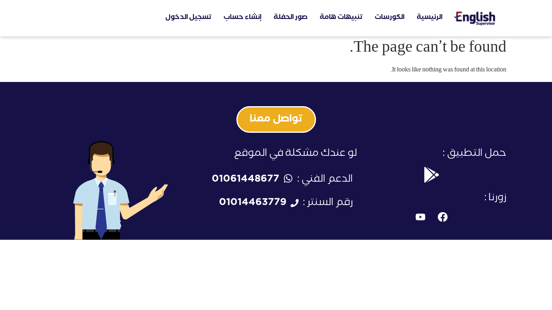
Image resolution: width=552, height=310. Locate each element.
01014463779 (253, 204)
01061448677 (245, 180)
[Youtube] (420, 217)
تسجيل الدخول (188, 18)
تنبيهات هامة (341, 18)
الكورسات (390, 18)
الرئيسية (429, 18)
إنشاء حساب (242, 18)
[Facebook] (442, 217)
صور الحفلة (291, 18)
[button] (276, 119)
